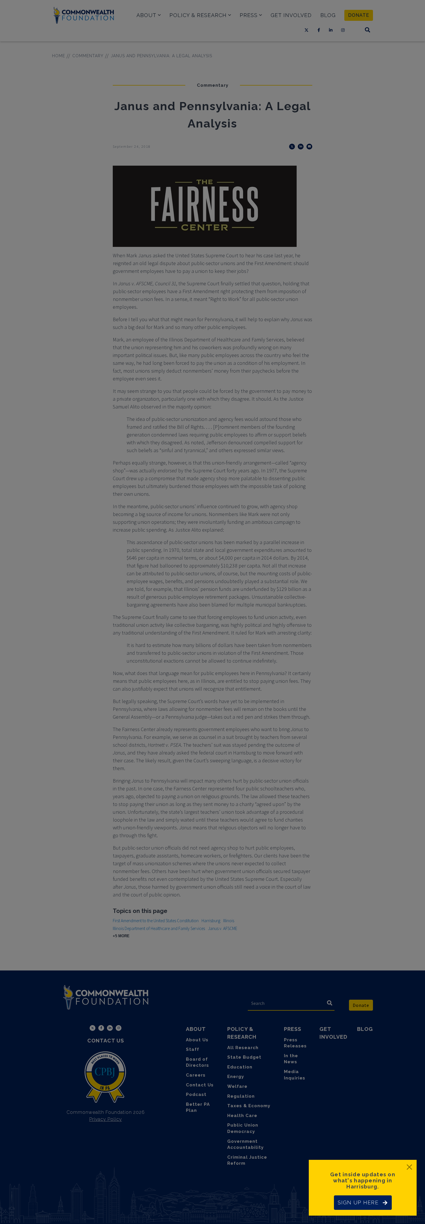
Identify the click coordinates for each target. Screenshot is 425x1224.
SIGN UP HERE (358, 1202)
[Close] (409, 1167)
